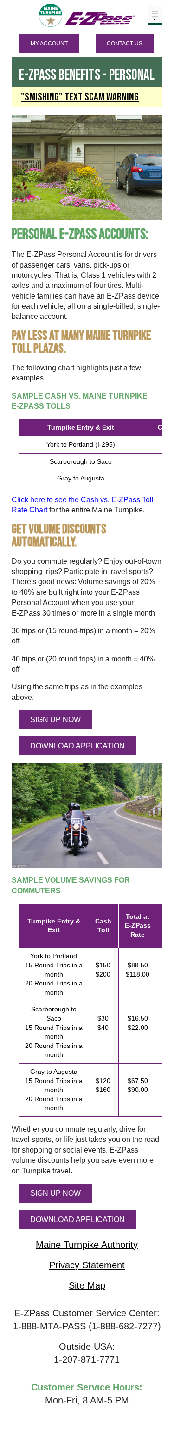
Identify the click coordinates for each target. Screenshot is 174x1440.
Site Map (87, 1285)
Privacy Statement (87, 1265)
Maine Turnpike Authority (87, 1245)
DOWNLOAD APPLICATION (77, 746)
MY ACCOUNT (49, 43)
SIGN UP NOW (55, 719)
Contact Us (124, 43)
